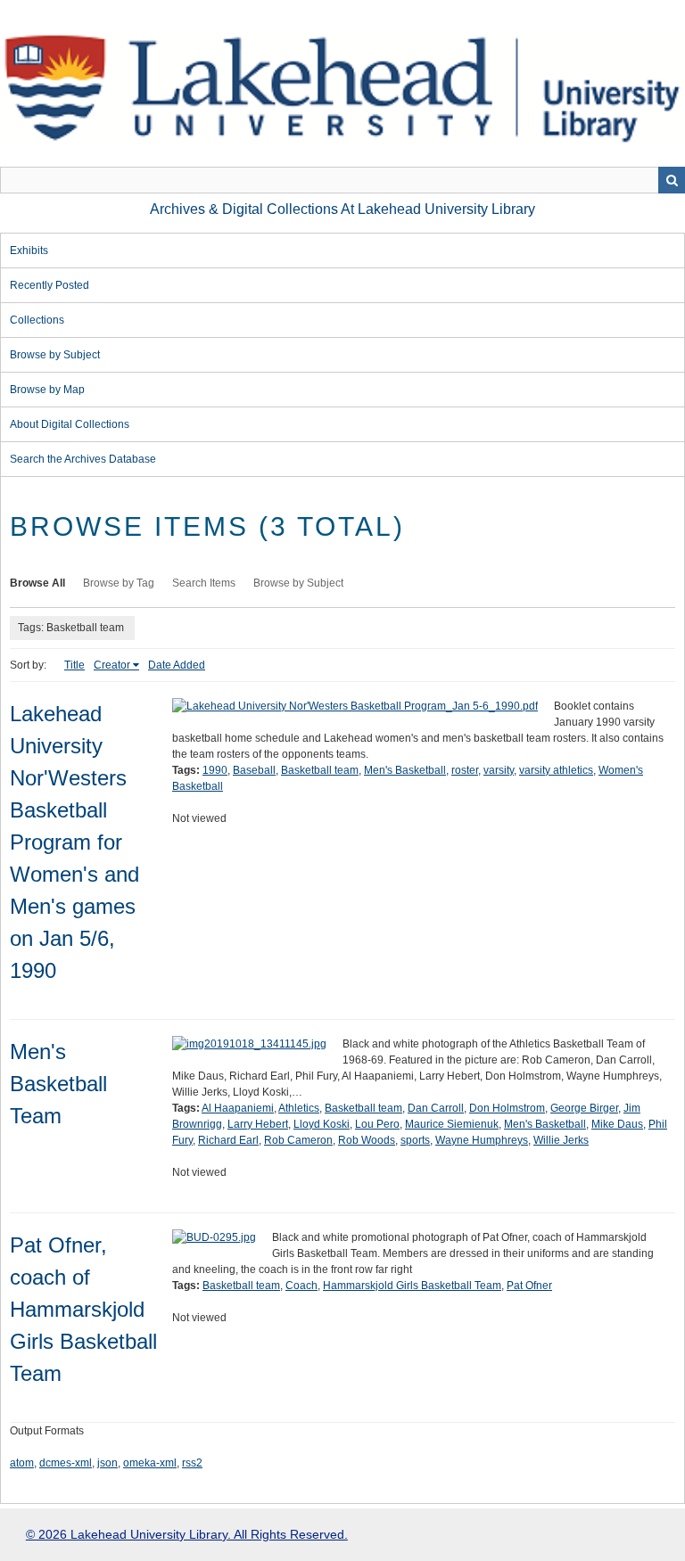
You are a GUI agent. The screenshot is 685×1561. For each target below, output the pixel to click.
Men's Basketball (405, 770)
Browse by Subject (55, 355)
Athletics (298, 1108)
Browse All (37, 583)
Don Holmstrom (507, 1108)
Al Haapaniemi (238, 1108)
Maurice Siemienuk (452, 1124)
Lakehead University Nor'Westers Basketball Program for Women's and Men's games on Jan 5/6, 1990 (74, 842)
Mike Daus (617, 1124)
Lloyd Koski (321, 1124)
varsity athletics (556, 770)
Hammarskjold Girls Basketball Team (412, 1285)
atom (22, 1463)
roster (464, 770)
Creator (112, 665)
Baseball (254, 770)
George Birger (584, 1108)
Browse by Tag (118, 583)
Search (671, 180)
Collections (37, 320)
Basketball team (320, 770)
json (107, 1463)
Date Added (176, 665)
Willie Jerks (561, 1140)
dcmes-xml (65, 1463)
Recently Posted (49, 285)
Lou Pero (377, 1124)
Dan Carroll (436, 1108)
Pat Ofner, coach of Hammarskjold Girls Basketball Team (83, 1309)
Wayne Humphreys (481, 1140)
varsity (498, 770)
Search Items (203, 583)
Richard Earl (228, 1140)
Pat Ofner (529, 1285)
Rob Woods (366, 1140)
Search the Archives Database (83, 459)
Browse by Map (47, 389)
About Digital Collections (69, 424)
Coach (301, 1285)
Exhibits (29, 250)
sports (415, 1140)
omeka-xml (150, 1463)
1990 (214, 770)
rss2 (192, 1463)
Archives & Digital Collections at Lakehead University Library (342, 209)
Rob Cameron (298, 1140)
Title (74, 665)
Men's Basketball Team (58, 1083)
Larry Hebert (257, 1124)
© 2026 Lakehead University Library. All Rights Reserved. (187, 1534)
